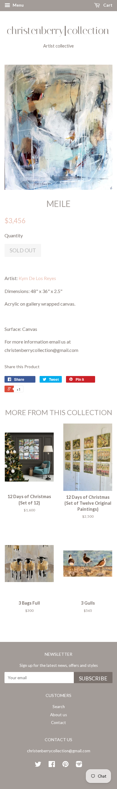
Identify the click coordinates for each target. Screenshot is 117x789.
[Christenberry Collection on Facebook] (51, 765)
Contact (58, 722)
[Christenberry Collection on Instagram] (79, 765)
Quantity (13, 235)
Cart (107, 5)
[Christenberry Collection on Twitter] (38, 765)
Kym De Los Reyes (37, 278)
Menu (18, 5)
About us (58, 714)
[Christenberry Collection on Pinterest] (65, 765)
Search (58, 706)
